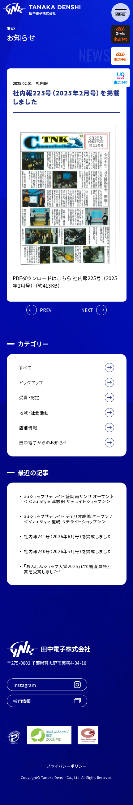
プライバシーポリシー (66, 766)
